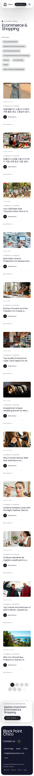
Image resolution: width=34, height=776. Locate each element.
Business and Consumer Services (14, 46)
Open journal (11, 718)
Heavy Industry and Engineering (14, 69)
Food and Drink (18, 60)
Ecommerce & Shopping (11, 106)
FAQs (26, 749)
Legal (25, 770)
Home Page (8, 749)
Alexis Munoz (12, 117)
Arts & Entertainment (10, 42)
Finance (6, 60)
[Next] (24, 689)
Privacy (13, 770)
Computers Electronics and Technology (16, 55)
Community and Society (11, 51)
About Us (6, 770)
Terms (19, 770)
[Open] (29, 4)
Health (6, 65)
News (18, 749)
